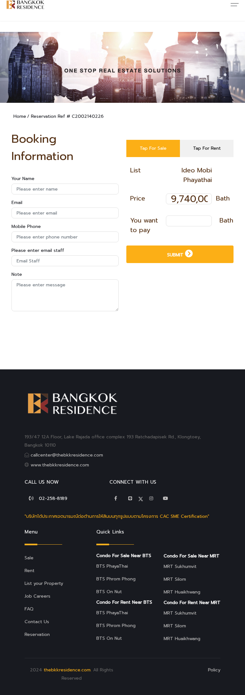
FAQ (29, 609)
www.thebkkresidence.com (60, 465)
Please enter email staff (37, 250)
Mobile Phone (26, 226)
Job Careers (37, 596)
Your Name (22, 178)
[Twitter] (130, 498)
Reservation (37, 634)
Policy (214, 670)
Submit (176, 255)
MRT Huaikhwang (182, 592)
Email (16, 202)
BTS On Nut (109, 591)
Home (19, 116)
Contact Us (37, 621)
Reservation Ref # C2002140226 (67, 116)
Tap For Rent (207, 148)
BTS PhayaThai (112, 566)
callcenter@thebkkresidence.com (67, 455)
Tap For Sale (153, 148)
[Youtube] (165, 498)
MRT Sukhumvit (180, 566)
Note (16, 274)
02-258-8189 (53, 498)
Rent (29, 570)
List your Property (44, 583)
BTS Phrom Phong (116, 579)
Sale (29, 558)
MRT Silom (175, 579)
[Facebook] (115, 498)
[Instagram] (151, 498)
